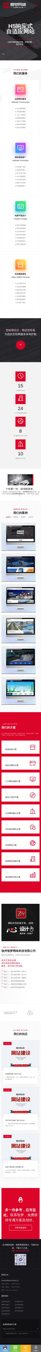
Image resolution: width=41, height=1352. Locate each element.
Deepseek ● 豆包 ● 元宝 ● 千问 (20, 42)
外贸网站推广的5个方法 (13, 1074)
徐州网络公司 (19, 1301)
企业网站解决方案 (12, 813)
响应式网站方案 (12, 765)
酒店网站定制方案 (12, 877)
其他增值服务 (5, 1311)
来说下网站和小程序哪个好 (14, 1167)
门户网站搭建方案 (12, 781)
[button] (1, 54)
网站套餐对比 (5, 1314)
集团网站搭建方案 (12, 861)
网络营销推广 (5, 1304)
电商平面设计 (5, 1308)
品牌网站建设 (5, 1301)
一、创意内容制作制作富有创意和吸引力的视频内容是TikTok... (20, 1124)
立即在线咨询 (20, 1228)
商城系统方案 (11, 749)
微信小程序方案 (12, 797)
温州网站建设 (19, 1311)
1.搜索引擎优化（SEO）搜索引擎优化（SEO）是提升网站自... (20, 1078)
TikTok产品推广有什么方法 (15, 1120)
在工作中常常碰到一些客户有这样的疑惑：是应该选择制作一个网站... (20, 1171)
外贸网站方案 (11, 845)
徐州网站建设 (19, 1304)
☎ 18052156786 (20, 1251)
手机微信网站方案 (12, 829)
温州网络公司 (19, 1308)
